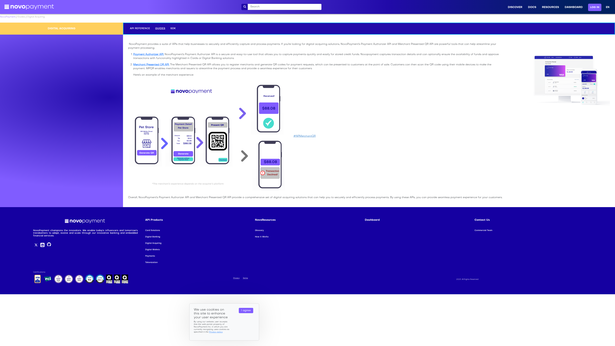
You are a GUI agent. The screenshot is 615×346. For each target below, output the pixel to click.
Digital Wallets (152, 250)
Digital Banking (152, 237)
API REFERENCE (140, 28)
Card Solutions (152, 230)
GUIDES (160, 28)
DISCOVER (515, 7)
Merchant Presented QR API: (151, 64)
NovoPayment (8, 17)
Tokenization (151, 263)
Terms (245, 278)
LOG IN (594, 7)
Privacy (236, 278)
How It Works (262, 237)
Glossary (259, 230)
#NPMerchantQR (304, 136)
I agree (246, 310)
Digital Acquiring (153, 243)
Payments (150, 256)
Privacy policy (216, 332)
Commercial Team (483, 230)
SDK (173, 28)
